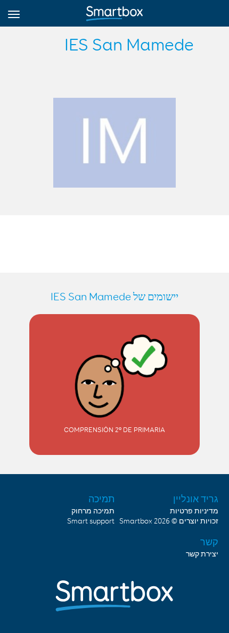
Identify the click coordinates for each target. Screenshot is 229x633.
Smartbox (135, 521)
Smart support (90, 521)
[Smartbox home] (114, 11)
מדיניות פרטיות (194, 511)
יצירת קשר (202, 554)
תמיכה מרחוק (92, 511)
